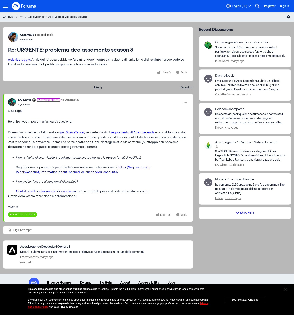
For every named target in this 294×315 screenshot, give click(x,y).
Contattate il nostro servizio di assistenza (46, 191)
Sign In (284, 6)
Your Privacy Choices (245, 299)
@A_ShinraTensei (71, 132)
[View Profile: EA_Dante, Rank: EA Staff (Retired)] (12, 102)
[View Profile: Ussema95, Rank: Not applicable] (13, 37)
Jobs (171, 282)
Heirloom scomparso (229, 109)
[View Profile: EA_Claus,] (208, 145)
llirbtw (219, 127)
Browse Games (59, 282)
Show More (247, 213)
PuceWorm (222, 61)
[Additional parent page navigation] (21, 17)
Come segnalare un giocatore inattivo (242, 42)
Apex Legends (36, 16)
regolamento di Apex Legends (132, 132)
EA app (85, 282)
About (125, 282)
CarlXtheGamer (225, 94)
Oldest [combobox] (187, 88)
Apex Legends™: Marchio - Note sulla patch (246, 142)
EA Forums (9, 16)
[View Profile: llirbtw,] (208, 112)
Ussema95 (27, 35)
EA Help (105, 282)
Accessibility (148, 282)
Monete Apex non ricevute (234, 179)
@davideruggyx (19, 59)
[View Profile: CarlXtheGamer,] (208, 79)
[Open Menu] (288, 17)
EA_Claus (221, 165)
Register (270, 6)
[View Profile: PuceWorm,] (208, 45)
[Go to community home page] (24, 6)
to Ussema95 (70, 100)
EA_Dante (24, 100)
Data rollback (224, 76)
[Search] (257, 6)
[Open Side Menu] (5, 6)
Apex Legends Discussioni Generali (67, 16)
